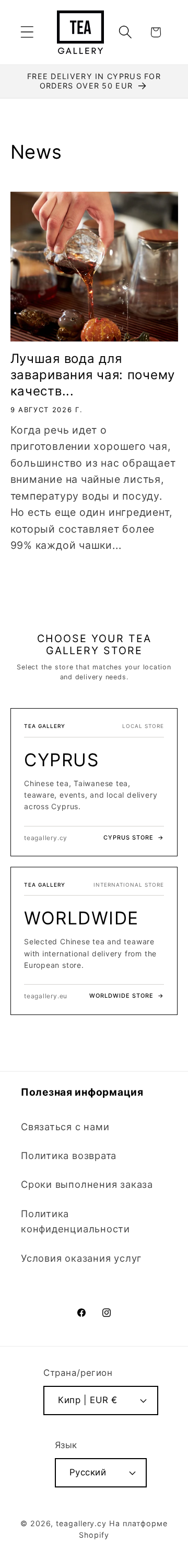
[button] (27, 32)
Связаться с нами (65, 1126)
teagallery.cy (81, 1523)
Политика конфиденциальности (75, 1221)
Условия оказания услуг (81, 1258)
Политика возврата (68, 1155)
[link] (94, 782)
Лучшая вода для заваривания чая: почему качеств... (92, 375)
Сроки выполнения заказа (87, 1184)
